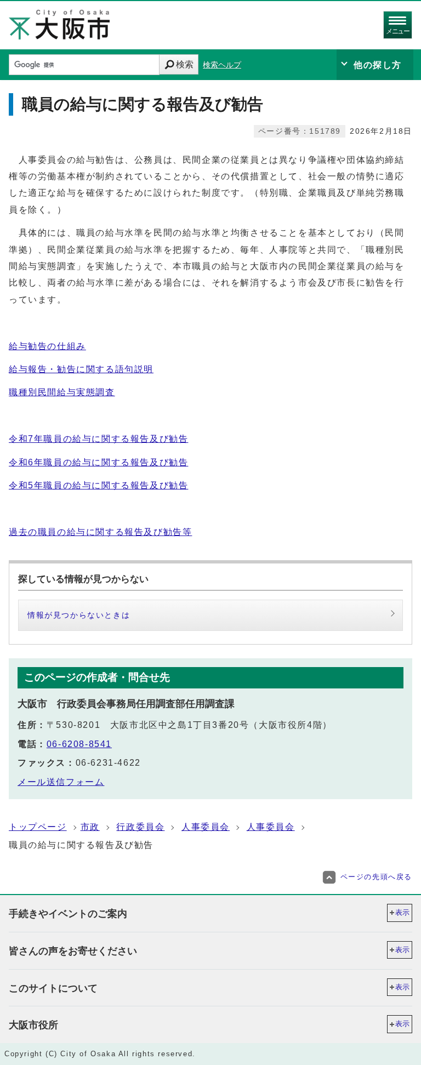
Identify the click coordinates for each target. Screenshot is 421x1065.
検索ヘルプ (222, 65)
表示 (402, 912)
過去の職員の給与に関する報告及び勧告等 (100, 532)
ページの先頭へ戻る (376, 877)
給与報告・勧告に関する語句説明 (81, 369)
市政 (90, 827)
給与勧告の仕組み (47, 346)
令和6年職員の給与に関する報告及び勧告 (98, 462)
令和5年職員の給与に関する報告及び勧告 (98, 485)
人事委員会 (205, 827)
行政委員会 (140, 827)
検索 (185, 64)
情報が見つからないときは (78, 615)
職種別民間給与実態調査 (62, 392)
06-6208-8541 (79, 744)
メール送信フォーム (61, 782)
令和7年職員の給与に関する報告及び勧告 (98, 438)
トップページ (38, 827)
